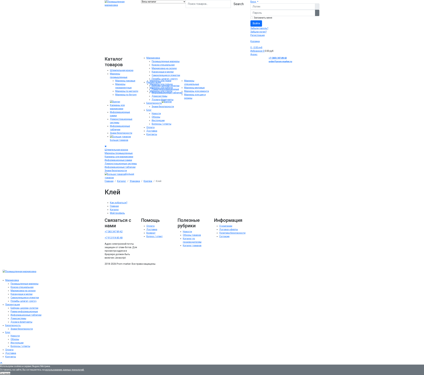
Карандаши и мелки (163, 71)
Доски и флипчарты (162, 99)
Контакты (151, 134)
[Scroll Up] (1, 362)
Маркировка (153, 58)
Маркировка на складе (164, 68)
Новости (156, 113)
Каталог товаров (192, 245)
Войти (256, 23)
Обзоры (156, 117)
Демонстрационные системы (121, 163)
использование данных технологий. (64, 369)
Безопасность (154, 103)
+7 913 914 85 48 (114, 237)
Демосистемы (159, 96)
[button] (254, 1)
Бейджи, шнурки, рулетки (165, 85)
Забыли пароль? (259, 28)
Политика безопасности (232, 233)
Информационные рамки (118, 160)
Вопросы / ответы (161, 124)
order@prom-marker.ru (280, 61)
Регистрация (257, 35)
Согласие (224, 236)
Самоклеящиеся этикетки (166, 75)
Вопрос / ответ (154, 236)
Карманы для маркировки (119, 156)
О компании (225, 226)
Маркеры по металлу (126, 91)
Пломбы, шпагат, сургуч (165, 78)
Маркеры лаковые (125, 80)
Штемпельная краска (121, 70)
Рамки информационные (165, 89)
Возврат (151, 233)
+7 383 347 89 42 (114, 231)
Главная (114, 206)
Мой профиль (117, 213)
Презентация (153, 82)
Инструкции (158, 120)
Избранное (257, 51)
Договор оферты (228, 229)
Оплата (150, 127)
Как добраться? (118, 202)
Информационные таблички (120, 167)
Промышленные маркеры (166, 61)
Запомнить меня (263, 17)
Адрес (253, 54)
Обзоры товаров (192, 235)
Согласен (5, 373)
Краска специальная (163, 65)
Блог (149, 110)
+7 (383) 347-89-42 (278, 58)
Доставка (151, 131)
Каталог (114, 209)
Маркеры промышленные (119, 153)
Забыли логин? (258, 31)
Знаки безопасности (121, 133)
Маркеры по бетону (126, 94)
